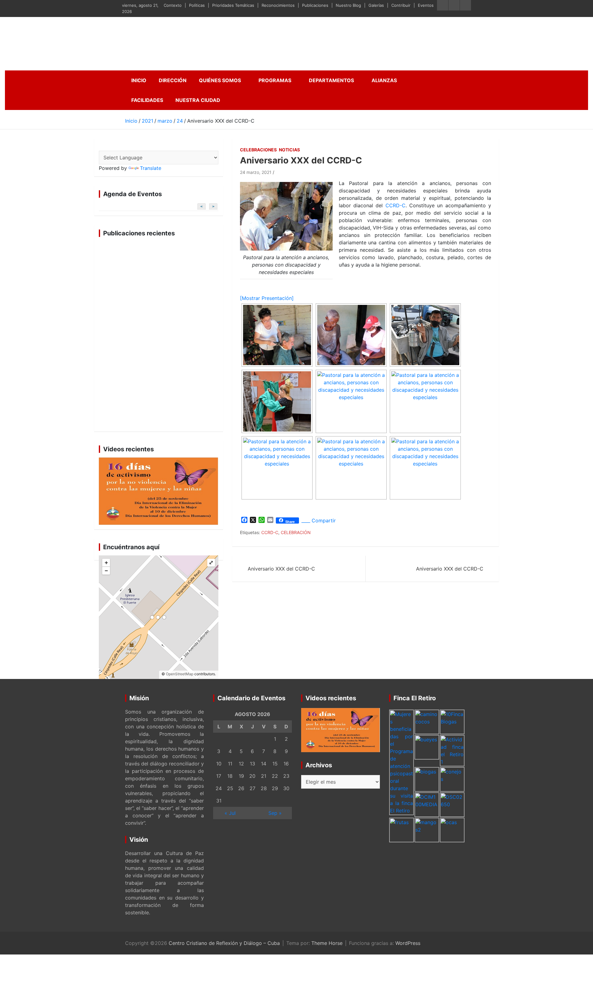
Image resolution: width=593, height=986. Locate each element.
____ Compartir (318, 520)
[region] (158, 334)
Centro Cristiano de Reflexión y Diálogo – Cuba (224, 943)
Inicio (138, 80)
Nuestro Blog (348, 5)
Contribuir (400, 5)
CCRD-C (395, 205)
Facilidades (147, 100)
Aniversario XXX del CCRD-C (281, 569)
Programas (275, 80)
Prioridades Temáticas (233, 5)
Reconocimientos (278, 5)
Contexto (173, 5)
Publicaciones (315, 5)
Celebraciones (258, 149)
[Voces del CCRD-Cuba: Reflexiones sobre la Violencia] (158, 491)
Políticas (197, 5)
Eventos (426, 5)
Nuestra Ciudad (197, 100)
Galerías (376, 5)
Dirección (173, 80)
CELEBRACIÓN (296, 532)
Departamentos (331, 80)
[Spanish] (102, 146)
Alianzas (384, 80)
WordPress (407, 943)
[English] (109, 146)
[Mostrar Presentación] (267, 298)
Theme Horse (327, 943)
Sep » (275, 813)
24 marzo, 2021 (255, 172)
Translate (150, 168)
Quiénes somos (220, 80)
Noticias (289, 149)
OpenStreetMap (179, 674)
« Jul (230, 813)
